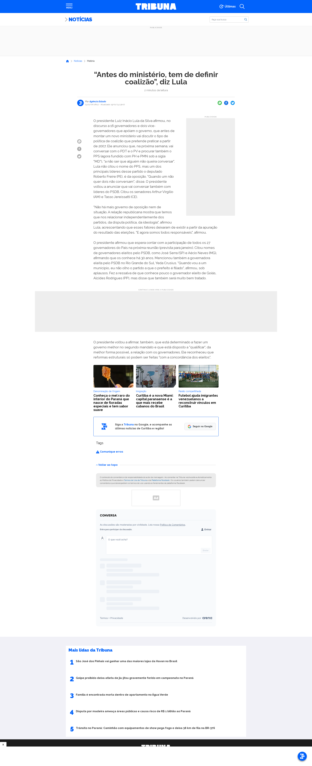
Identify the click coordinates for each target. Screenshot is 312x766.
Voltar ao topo (108, 464)
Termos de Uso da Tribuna (135, 480)
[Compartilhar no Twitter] (233, 103)
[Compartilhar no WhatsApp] (220, 103)
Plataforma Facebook (161, 480)
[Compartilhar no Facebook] (226, 103)
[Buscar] (246, 19)
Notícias (80, 19)
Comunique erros (111, 451)
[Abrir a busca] (242, 6)
